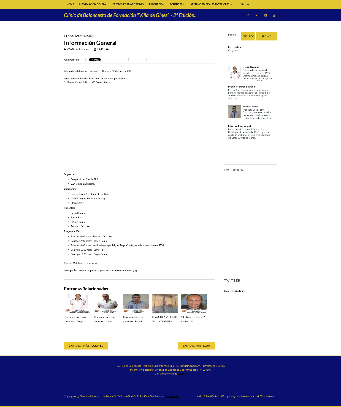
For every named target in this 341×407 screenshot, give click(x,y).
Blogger (182, 373)
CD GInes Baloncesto (79, 49)
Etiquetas (248, 36)
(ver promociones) (87, 263)
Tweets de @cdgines (234, 290)
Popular (232, 34)
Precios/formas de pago (128, 4)
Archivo (266, 36)
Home (70, 4)
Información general (93, 4)
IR (135, 270)
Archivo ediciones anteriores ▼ (211, 4)
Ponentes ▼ (177, 4)
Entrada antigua (196, 345)
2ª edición (87, 35)
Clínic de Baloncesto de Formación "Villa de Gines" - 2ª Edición (130, 15)
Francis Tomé (250, 106)
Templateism (172, 396)
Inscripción (156, 4)
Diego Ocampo (251, 66)
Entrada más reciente (86, 345)
